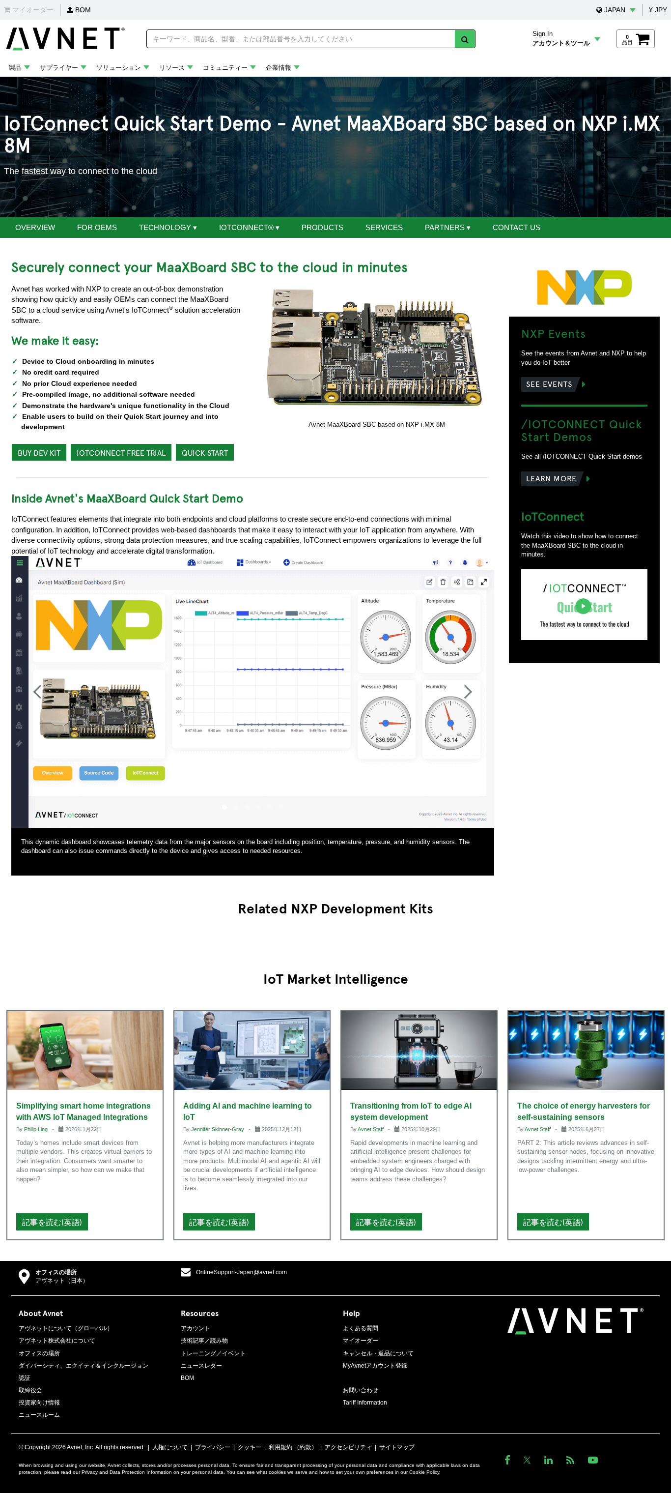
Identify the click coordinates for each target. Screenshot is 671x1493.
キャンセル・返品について (378, 1353)
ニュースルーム (39, 1414)
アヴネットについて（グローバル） (66, 1328)
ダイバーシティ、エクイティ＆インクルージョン (83, 1365)
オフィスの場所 (56, 1272)
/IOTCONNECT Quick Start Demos (581, 429)
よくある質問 (360, 1328)
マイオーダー (360, 1340)
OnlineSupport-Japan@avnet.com (241, 1272)
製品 (15, 67)
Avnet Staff (371, 1129)
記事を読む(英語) (52, 1221)
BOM (82, 10)
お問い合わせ (360, 1390)
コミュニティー (225, 67)
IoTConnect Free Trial (121, 452)
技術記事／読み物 (204, 1340)
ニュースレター (201, 1365)
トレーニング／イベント (213, 1353)
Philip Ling (36, 1129)
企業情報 (278, 67)
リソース (172, 67)
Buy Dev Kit (39, 452)
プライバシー (212, 1447)
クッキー (249, 1447)
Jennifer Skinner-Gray (218, 1129)
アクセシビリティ (348, 1447)
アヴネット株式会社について (57, 1340)
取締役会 (30, 1390)
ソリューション (118, 67)
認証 (24, 1378)
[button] (616, 10)
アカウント (195, 1328)
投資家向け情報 (39, 1402)
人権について (170, 1447)
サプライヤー (59, 67)
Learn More (551, 477)
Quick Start (205, 452)
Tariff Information (365, 1402)
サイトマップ (397, 1447)
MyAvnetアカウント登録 (375, 1365)
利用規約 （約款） (293, 1447)
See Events (549, 383)
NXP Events (553, 333)
